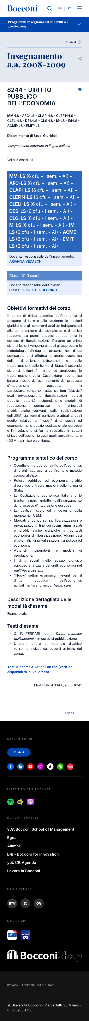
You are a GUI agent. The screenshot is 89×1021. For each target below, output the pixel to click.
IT (69, 8)
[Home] (22, 8)
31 (31, 160)
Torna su (68, 713)
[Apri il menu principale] (79, 9)
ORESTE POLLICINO (41, 290)
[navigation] (44, 24)
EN (60, 8)
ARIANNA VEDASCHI (25, 261)
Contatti (71, 42)
